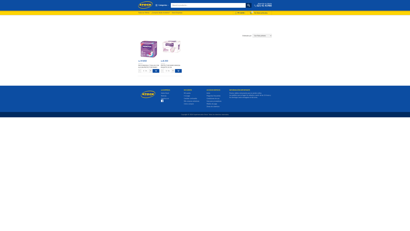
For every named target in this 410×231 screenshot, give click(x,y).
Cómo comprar (189, 104)
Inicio (208, 93)
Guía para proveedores (214, 101)
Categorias (162, 5)
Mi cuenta (241, 13)
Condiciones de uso (213, 98)
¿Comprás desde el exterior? (161, 13)
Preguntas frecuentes (213, 96)
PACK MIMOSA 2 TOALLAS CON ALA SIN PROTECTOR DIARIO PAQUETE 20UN (148, 67)
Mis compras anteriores (191, 101)
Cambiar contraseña (190, 98)
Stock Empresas (177, 13)
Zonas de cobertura (213, 106)
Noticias (163, 96)
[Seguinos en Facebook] (162, 101)
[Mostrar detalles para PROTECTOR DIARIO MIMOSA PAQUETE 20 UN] (171, 49)
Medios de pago (212, 104)
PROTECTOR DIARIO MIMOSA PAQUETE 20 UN (170, 66)
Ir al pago (187, 96)
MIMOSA (140, 63)
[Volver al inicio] (145, 5)
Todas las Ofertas (143, 13)
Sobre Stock (165, 93)
